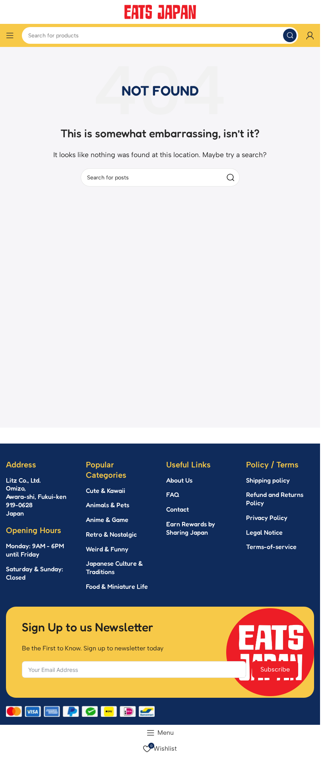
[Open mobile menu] (10, 35)
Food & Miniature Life (117, 586)
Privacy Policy (266, 518)
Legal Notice (264, 532)
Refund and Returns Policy (274, 498)
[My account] (310, 35)
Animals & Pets (107, 505)
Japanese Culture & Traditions (114, 567)
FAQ (172, 494)
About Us (179, 480)
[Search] (290, 35)
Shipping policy (268, 480)
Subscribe (275, 669)
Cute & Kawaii (105, 490)
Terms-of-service (271, 547)
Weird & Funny (107, 549)
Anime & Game (107, 520)
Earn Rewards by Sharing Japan (190, 528)
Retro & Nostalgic (111, 534)
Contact (177, 509)
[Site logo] (160, 11)
